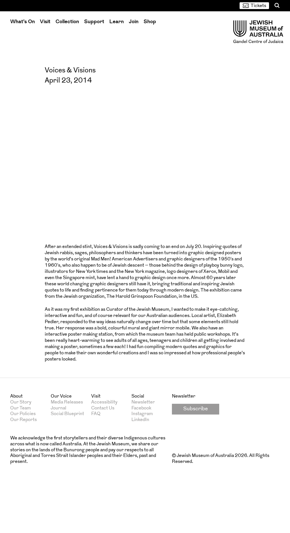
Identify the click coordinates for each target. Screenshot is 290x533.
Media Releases (67, 402)
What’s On (22, 21)
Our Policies (23, 414)
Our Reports (23, 420)
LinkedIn (140, 420)
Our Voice (61, 396)
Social (137, 396)
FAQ (96, 414)
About (16, 396)
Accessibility (104, 402)
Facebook (141, 408)
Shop (150, 21)
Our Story (20, 402)
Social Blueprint (67, 414)
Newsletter (143, 402)
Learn (116, 21)
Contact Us (102, 408)
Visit (45, 21)
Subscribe (195, 409)
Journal (58, 408)
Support (94, 21)
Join (133, 21)
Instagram (142, 414)
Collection (67, 21)
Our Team (20, 408)
